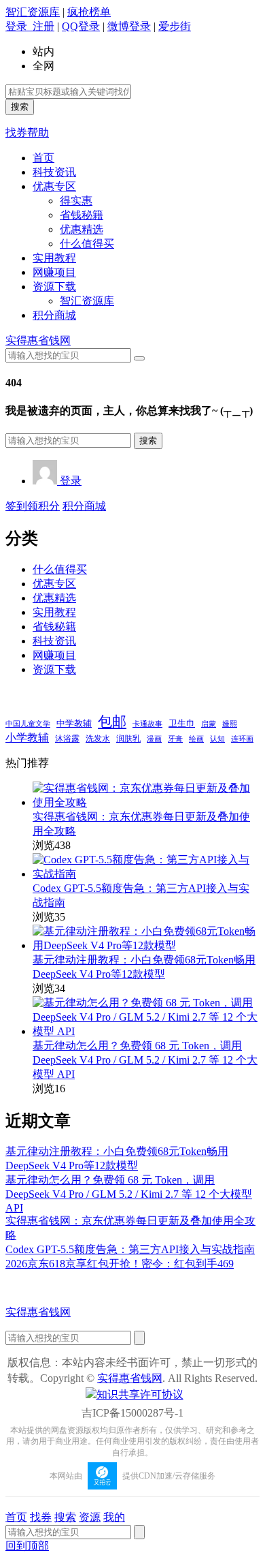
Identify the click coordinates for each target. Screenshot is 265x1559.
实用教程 (54, 258)
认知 (217, 739)
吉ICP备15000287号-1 (132, 1413)
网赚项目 (54, 272)
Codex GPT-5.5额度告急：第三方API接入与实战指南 (130, 1249)
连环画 (242, 739)
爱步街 (174, 26)
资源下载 (54, 286)
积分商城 (54, 315)
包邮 (112, 721)
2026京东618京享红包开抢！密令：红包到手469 (119, 1263)
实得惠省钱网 (38, 340)
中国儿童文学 (27, 724)
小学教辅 (27, 737)
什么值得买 (87, 243)
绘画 (196, 739)
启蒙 (208, 724)
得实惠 (76, 200)
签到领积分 (32, 506)
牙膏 (175, 739)
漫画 (154, 739)
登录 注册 (29, 26)
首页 (43, 158)
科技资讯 (54, 172)
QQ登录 (81, 26)
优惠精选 (81, 229)
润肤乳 (128, 739)
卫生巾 (182, 723)
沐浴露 (67, 738)
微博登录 (129, 26)
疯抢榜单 (89, 12)
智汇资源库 (32, 12)
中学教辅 (74, 723)
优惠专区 (54, 186)
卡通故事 (147, 724)
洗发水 (98, 738)
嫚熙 (229, 724)
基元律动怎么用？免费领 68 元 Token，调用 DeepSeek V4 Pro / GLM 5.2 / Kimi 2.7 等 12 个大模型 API (145, 1060)
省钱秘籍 (81, 215)
